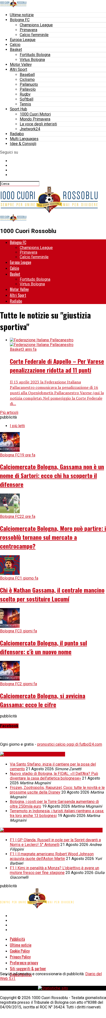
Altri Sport (18, 69)
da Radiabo (55, 754)
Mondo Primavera (35, 119)
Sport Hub (18, 109)
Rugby (25, 94)
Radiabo (17, 133)
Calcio (15, 44)
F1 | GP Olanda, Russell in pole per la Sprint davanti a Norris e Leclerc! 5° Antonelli (55, 842)
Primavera (28, 30)
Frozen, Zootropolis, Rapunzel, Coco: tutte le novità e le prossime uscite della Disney (57, 790)
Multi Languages (24, 138)
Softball (26, 99)
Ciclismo (27, 79)
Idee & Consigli (23, 143)
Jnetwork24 (30, 129)
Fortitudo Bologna (35, 54)
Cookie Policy (20, 951)
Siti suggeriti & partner (28, 969)
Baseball (27, 74)
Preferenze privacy (24, 963)
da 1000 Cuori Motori (83, 830)
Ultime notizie (22, 15)
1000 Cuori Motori (35, 114)
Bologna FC (20, 19)
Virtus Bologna (32, 59)
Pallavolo (28, 89)
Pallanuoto (29, 84)
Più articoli (9, 412)
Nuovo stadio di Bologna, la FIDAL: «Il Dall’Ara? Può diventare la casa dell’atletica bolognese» (54, 776)
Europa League (22, 39)
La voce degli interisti (38, 124)
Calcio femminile (34, 34)
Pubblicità (17, 939)
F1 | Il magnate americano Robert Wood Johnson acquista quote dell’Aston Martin (52, 856)
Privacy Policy (20, 957)
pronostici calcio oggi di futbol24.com (69, 744)
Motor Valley (21, 64)
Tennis (25, 104)
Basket (16, 49)
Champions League (36, 25)
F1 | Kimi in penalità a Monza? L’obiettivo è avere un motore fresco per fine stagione (54, 870)
